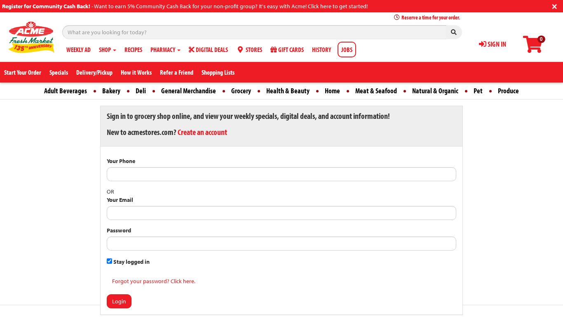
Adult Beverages (65, 90)
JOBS (346, 49)
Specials (58, 72)
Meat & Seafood (376, 90)
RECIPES (133, 49)
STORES (253, 49)
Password (119, 230)
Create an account (202, 132)
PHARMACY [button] (163, 49)
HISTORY (321, 49)
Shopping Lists (218, 72)
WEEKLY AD (78, 49)
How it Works (136, 72)
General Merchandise (188, 90)
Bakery (111, 90)
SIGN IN (496, 44)
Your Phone (121, 161)
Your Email (120, 199)
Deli (141, 90)
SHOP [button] (105, 49)
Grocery (241, 90)
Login (119, 301)
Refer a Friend (176, 72)
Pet (478, 90)
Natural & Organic (435, 90)
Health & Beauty (288, 90)
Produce (508, 90)
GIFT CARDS (290, 49)
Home (332, 90)
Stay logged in (131, 261)
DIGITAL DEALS (211, 49)
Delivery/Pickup (94, 72)
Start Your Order (22, 72)
